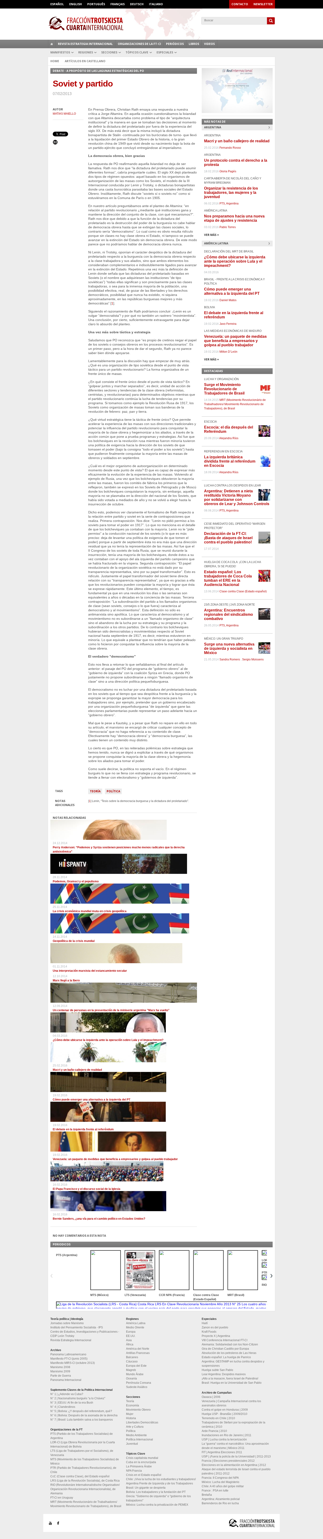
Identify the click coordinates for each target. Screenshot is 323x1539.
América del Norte (137, 1348)
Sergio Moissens (253, 659)
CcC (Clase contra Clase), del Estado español (79, 1476)
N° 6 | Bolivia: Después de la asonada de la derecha (84, 1415)
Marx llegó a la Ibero (66, 980)
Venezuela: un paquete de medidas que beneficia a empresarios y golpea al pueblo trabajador (115, 1159)
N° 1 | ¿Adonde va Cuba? (66, 1394)
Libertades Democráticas (142, 1422)
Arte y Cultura (135, 1426)
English (75, 4)
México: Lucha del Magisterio (220, 1482)
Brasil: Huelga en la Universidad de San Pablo (232, 1382)
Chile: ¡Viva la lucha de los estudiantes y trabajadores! (161, 1479)
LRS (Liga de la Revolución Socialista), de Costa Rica (85, 1480)
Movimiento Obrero (138, 1409)
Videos (209, 44)
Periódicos (175, 44)
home (51, 44)
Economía (132, 1405)
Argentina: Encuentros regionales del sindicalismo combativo (228, 614)
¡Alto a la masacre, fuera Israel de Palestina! (230, 1378)
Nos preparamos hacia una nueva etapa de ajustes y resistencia (234, 218)
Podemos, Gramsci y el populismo (76, 881)
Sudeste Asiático (136, 1387)
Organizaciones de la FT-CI (139, 44)
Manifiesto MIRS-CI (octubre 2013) (72, 1363)
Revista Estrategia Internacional (85, 44)
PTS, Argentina (229, 203)
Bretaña (207, 1494)
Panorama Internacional (65, 1380)
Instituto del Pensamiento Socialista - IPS (76, 1327)
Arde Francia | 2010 (214, 1431)
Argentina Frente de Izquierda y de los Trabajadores (159, 1483)
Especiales (165, 52)
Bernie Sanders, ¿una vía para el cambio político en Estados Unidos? (99, 1218)
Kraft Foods (209, 1331)
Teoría (95, 791)
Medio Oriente (135, 1327)
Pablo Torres (227, 227)
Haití (205, 1323)
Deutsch (137, 4)
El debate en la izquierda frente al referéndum (83, 1129)
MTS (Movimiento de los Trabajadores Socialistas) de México (84, 1461)
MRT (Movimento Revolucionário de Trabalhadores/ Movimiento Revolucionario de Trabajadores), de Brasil (235, 404)
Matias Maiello (64, 113)
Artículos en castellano (85, 61)
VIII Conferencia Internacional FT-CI (224, 1340)
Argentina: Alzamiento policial (221, 1499)
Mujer (129, 1414)
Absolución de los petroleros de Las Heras (229, 1353)
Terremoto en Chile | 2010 (218, 1418)
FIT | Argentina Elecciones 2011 (222, 1452)
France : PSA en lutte (215, 1490)
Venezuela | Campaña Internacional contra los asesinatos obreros (231, 1403)
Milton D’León (228, 351)
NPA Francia (134, 1470)
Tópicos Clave (137, 52)
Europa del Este (136, 1365)
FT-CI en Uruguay (61, 1497)
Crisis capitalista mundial (142, 1458)
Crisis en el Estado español (143, 1475)
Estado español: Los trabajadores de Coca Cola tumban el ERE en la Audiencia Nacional (228, 578)
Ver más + (211, 235)
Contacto (239, 4)
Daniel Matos (227, 300)
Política (113, 791)
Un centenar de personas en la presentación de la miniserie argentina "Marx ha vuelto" (111, 1010)
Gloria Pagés (227, 171)
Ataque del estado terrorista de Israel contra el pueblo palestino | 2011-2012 (236, 1471)
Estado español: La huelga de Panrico (226, 1357)
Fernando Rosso (230, 147)
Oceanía (131, 1378)
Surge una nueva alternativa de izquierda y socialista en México (229, 648)
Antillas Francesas (138, 1353)
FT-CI (161, 23)
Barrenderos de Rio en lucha (220, 1503)
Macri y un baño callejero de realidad (77, 1069)
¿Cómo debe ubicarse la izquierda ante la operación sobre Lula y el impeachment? (108, 1040)
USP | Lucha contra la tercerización (224, 1439)
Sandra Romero (229, 659)
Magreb (131, 1370)
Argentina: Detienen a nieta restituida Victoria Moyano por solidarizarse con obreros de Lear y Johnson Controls (236, 497)
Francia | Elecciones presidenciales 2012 (228, 1460)
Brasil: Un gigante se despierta (146, 1487)
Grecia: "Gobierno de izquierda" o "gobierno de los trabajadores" (158, 1498)
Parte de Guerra (60, 1375)
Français (117, 4)
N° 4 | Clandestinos (62, 1407)
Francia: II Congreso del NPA (220, 1477)
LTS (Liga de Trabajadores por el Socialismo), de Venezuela (81, 1453)
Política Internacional (139, 1439)
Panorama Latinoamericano (68, 1354)
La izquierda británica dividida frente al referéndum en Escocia (229, 461)
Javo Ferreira (227, 323)
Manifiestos (60, 52)
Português (96, 4)
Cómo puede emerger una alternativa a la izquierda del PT (91, 1099)
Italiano (156, 4)
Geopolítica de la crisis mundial (74, 941)
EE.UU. (130, 1336)
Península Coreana (138, 1382)
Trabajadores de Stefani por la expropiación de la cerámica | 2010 (233, 1424)
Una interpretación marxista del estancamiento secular (90, 970)
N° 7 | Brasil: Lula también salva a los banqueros (81, 1419)
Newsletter (263, 4)
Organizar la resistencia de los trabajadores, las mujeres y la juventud (231, 192)
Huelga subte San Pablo (217, 1370)
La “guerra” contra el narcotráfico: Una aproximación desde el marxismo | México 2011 (235, 1446)
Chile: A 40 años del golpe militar (223, 1486)
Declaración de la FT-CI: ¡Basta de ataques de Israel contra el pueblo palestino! (228, 538)
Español (57, 4)
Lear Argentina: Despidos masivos (224, 1374)
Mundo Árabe (135, 1374)
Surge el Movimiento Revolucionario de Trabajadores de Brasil (224, 389)
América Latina (135, 1323)
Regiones (85, 52)
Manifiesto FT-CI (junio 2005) (68, 1358)
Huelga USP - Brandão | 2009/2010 (224, 1414)
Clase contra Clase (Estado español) (243, 591)
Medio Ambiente (136, 1435)
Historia (131, 1418)
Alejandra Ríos (228, 438)
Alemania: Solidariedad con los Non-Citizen (230, 1344)
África (129, 1344)
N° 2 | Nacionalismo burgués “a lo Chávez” (77, 1398)
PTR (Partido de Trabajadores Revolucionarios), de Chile (83, 1470)
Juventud (132, 1443)
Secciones (109, 52)
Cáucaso (132, 1361)
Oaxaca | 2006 (211, 1397)
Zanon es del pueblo (215, 1327)
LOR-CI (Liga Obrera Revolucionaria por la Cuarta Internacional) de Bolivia (82, 1444)
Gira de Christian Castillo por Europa (225, 1348)
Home (54, 61)
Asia (129, 1340)
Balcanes (132, 1357)
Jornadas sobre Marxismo (67, 1323)
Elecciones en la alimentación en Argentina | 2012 (234, 1465)
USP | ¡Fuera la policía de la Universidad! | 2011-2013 (236, 1456)
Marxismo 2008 (60, 1367)
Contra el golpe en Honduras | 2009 (225, 1409)
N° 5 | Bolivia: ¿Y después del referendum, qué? (81, 1411)
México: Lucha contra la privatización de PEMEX (157, 1504)
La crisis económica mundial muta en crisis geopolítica (90, 911)
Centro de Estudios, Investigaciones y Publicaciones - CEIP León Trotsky (84, 1334)
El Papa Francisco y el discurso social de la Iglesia (86, 1189)
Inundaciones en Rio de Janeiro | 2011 (226, 1435)
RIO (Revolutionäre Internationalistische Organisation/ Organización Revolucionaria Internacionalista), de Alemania (85, 1489)
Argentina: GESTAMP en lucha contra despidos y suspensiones (233, 1363)
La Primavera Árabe (139, 1466)
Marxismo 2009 (60, 1371)
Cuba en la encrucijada (141, 1462)
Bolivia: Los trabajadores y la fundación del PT (156, 1492)
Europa (130, 1331)
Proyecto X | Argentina (216, 1336)
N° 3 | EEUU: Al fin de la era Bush (71, 1402)
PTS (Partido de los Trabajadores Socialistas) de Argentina (81, 1436)
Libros (194, 44)
